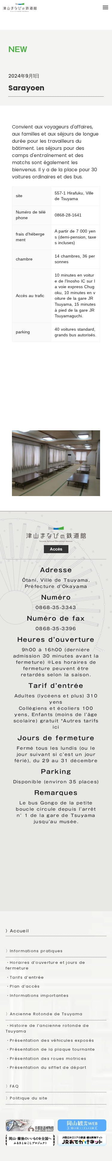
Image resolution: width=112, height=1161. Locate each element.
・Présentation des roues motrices (46, 1058)
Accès (56, 549)
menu (105, 7)
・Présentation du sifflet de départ (46, 1067)
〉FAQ (12, 1086)
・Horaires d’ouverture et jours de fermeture (45, 965)
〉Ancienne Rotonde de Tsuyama (44, 1014)
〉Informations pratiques (34, 951)
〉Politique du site (26, 1098)
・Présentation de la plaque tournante (50, 1049)
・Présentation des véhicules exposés (50, 1040)
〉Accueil (17, 931)
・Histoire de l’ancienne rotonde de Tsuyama (47, 1028)
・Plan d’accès (23, 986)
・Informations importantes (37, 995)
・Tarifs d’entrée (25, 977)
